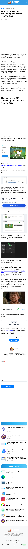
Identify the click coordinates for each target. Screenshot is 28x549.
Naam (2, 374)
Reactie (3, 361)
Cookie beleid (13, 540)
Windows (3, 8)
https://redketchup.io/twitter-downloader (12, 165)
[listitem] (14, 471)
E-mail (2, 380)
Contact (7, 540)
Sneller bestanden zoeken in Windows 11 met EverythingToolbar (16, 443)
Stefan (16, 348)
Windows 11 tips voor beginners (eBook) (14, 545)
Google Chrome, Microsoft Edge (9, 271)
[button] (2, 2)
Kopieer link (14, 340)
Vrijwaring (17, 542)
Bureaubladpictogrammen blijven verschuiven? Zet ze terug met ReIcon (16, 458)
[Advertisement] (14, 37)
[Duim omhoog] (12, 322)
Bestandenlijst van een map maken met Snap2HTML (16, 450)
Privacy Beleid (10, 542)
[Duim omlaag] (15, 322)
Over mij (20, 540)
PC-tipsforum (9, 330)
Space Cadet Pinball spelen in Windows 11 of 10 (17, 435)
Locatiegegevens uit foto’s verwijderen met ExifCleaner (16, 428)
